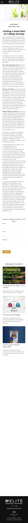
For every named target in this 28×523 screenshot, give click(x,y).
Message (4, 239)
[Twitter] (14, 506)
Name (4, 223)
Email (3, 231)
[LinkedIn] (16, 506)
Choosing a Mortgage (11, 315)
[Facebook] (11, 506)
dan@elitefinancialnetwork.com (14, 508)
